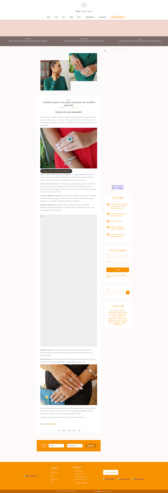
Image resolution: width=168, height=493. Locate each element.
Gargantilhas (112, 319)
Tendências (118, 325)
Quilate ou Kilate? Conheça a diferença (118, 228)
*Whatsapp (109, 261)
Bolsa (117, 310)
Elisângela (63, 107)
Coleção (119, 312)
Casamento (112, 312)
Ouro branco (116, 321)
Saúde (123, 323)
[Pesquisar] (128, 292)
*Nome (108, 254)
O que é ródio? (116, 221)
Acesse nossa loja (117, 17)
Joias (56, 17)
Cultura (115, 315)
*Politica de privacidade (81, 482)
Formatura (120, 317)
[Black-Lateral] (117, 51)
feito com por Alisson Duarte (102, 491)
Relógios (117, 323)
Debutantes (123, 315)
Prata (63, 17)
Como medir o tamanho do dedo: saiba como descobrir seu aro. (119, 206)
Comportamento (89, 17)
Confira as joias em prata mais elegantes (56, 171)
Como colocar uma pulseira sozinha (117, 235)
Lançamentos (102, 17)
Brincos (122, 310)
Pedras (124, 321)
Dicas (79, 17)
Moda (71, 17)
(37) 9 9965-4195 (79, 474)
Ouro (109, 321)
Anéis (112, 310)
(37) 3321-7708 (78, 471)
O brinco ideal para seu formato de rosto (119, 215)
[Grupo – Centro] (68, 280)
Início (48, 17)
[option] (28, 33)
